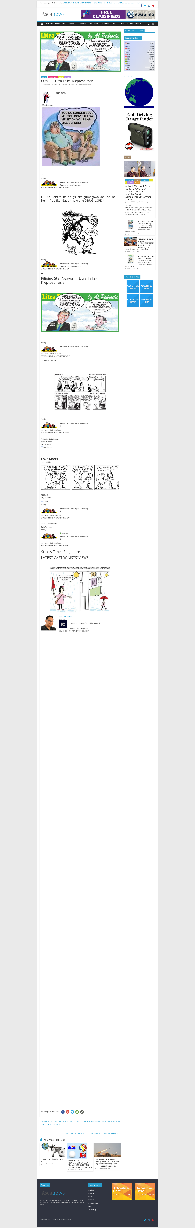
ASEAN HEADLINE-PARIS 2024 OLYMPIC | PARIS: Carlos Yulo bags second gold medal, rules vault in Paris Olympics (80, 1122)
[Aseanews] (42, 24)
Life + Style (94, 24)
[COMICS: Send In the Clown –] (53, 1144)
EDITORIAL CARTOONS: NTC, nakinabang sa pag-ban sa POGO (92, 1133)
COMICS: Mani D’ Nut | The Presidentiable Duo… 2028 (82, 2)
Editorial (72, 24)
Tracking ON (142, 107)
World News (60, 24)
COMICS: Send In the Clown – (52, 1160)
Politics (137, 182)
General (137, 180)
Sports (83, 24)
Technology (92, 1210)
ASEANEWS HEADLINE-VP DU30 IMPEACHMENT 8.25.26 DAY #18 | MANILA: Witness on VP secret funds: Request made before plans (139, 244)
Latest (61, 77)
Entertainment (53, 77)
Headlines (145, 180)
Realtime (135, 107)
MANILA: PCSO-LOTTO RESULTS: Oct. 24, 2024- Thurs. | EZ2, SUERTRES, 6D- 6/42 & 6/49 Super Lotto (80, 1163)
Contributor (142, 202)
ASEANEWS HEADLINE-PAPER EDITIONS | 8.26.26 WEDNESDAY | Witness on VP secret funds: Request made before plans (139, 261)
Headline (91, 1190)
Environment (135, 24)
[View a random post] (153, 24)
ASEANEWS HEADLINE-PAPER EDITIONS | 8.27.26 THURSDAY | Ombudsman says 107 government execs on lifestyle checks (139, 227)
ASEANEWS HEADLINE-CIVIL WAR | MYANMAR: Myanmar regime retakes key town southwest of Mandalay (107, 1162)
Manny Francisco (65, 616)
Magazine (124, 24)
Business (105, 24)
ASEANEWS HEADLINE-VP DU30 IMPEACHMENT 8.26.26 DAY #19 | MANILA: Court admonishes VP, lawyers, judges (138, 192)
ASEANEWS (49, 24)
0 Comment (63, 84)
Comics (44, 77)
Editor (55, 84)
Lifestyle (67, 77)
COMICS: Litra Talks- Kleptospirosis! (81, 84)
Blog (114, 24)
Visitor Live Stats (129, 77)
